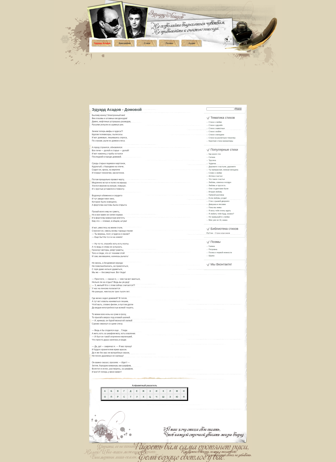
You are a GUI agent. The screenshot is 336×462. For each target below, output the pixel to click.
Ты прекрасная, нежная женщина (223, 170)
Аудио (191, 43)
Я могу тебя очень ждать (220, 211)
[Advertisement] (168, 78)
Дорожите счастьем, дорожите (222, 167)
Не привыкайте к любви (219, 217)
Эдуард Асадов (102, 43)
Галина (212, 246)
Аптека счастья (215, 176)
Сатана (212, 157)
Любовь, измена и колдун (220, 182)
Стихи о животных (217, 128)
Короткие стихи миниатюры (221, 141)
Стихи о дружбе (216, 125)
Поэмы (169, 43)
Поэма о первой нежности (220, 252)
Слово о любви (215, 173)
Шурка (211, 256)
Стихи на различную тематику (222, 138)
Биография (125, 43)
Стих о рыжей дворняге (219, 201)
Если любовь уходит (218, 198)
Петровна (213, 249)
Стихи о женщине (216, 135)
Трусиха (212, 160)
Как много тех (215, 154)
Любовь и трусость (217, 185)
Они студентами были (218, 189)
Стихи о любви (215, 122)
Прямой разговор (216, 195)
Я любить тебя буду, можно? (221, 214)
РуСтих (209, 233)
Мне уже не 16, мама (218, 220)
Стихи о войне (215, 131)
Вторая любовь (215, 192)
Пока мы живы (215, 207)
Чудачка (212, 163)
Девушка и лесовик (217, 204)
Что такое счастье (217, 179)
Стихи (147, 43)
